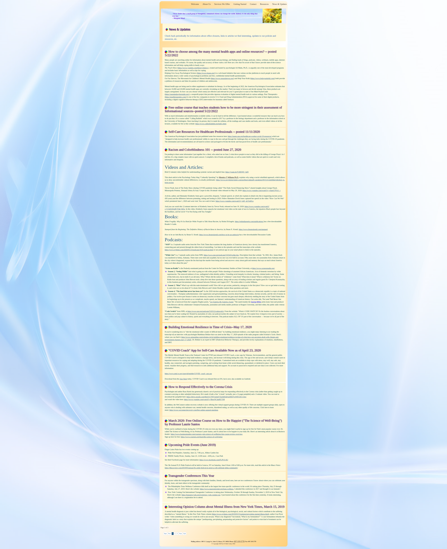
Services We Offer (222, 4)
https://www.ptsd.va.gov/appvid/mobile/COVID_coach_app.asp (188, 374)
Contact (253, 4)
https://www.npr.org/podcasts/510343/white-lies (221, 255)
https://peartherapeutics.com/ (175, 97)
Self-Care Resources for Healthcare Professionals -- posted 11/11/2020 (214, 131)
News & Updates (279, 4)
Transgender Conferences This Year (191, 475)
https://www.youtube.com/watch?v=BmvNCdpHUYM (204, 399)
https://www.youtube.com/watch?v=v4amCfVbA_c (261, 191)
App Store (183, 379)
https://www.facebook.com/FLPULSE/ (213, 460)
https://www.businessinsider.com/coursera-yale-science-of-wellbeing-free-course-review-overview (207, 434)
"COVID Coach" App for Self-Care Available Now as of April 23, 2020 (214, 350)
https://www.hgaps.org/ (206, 73)
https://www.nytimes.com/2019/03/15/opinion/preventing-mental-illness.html (240, 514)
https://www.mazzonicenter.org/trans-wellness (217, 489)
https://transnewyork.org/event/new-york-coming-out (201, 495)
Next (180, 533)
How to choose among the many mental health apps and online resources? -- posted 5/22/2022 (220, 53)
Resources (264, 4)
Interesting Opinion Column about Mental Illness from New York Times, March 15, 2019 (226, 506)
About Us (207, 4)
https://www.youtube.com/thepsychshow (193, 68)
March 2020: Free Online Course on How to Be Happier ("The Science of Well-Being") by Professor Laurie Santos (223, 422)
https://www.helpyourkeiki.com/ (262, 78)
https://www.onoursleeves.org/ (222, 78)
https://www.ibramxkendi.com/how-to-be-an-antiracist (219, 235)
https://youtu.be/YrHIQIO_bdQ (237, 172)
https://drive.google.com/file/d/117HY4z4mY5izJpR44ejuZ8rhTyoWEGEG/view (216, 397)
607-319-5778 (239, 541)
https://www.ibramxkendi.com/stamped (253, 229)
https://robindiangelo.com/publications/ (249, 221)
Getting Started (240, 4)
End (184, 533)
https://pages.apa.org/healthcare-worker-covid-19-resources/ (250, 136)
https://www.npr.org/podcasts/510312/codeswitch (205, 311)
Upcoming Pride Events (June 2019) (192, 444)
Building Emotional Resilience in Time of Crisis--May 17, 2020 (210, 327)
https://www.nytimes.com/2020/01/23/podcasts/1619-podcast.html (189, 250)
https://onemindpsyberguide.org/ (177, 94)
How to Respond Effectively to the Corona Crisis (200, 386)
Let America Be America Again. (222, 302)
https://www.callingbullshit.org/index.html (210, 124)
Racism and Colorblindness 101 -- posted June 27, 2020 (204, 149)
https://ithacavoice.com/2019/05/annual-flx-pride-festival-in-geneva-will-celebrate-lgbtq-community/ (201, 468)
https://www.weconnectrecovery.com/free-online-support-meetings (193, 410)
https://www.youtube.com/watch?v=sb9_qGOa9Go (235, 201)
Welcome (195, 4)
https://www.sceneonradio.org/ (263, 268)
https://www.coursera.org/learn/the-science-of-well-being (201, 437)
